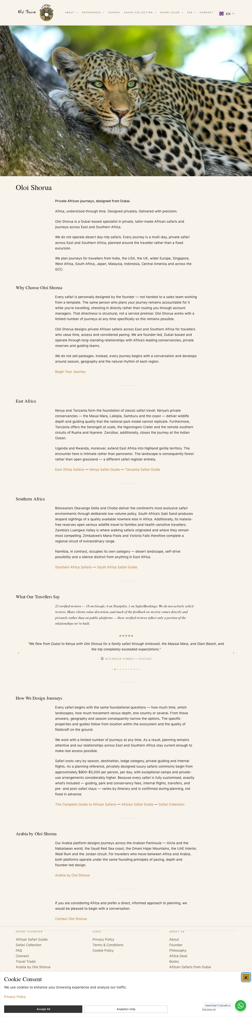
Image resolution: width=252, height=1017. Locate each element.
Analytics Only (126, 1009)
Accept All (43, 1009)
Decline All (209, 1009)
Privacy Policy (15, 997)
